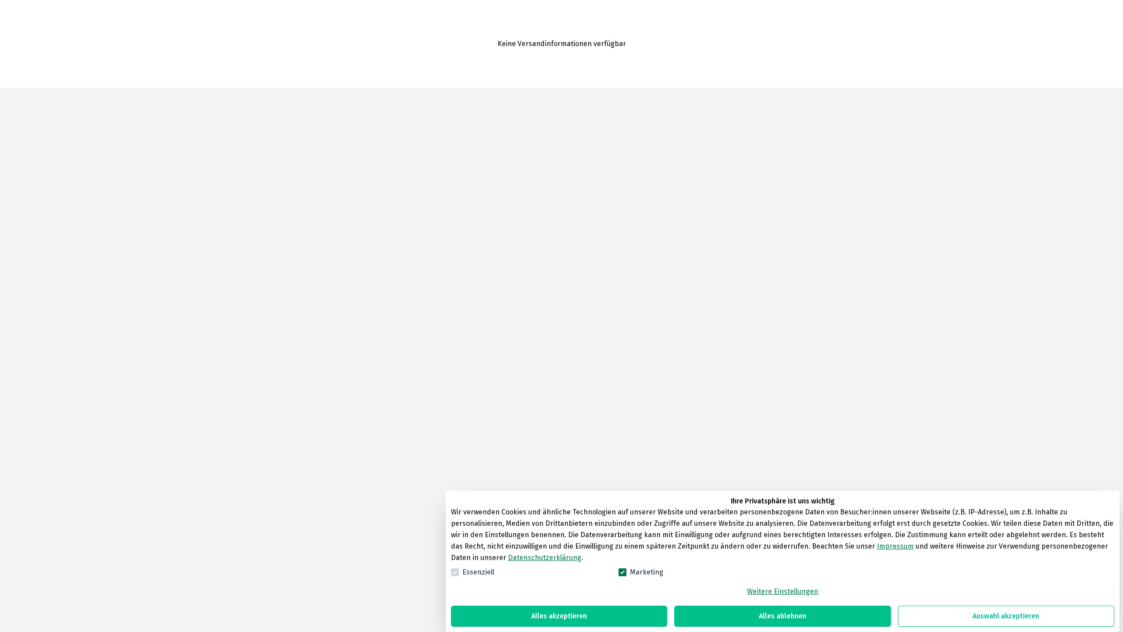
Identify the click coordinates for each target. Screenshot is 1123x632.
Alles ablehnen (782, 616)
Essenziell (478, 572)
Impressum (895, 546)
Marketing (646, 572)
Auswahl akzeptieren (1006, 616)
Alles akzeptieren (559, 616)
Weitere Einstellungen (782, 591)
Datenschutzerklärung (544, 557)
